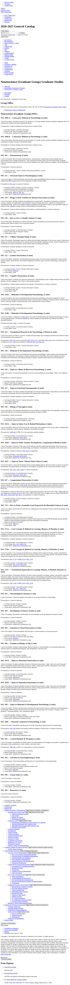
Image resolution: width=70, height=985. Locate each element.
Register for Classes (17, 817)
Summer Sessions (17, 896)
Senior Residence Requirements (21, 859)
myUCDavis (8, 40)
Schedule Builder (9, 56)
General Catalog (5, 10)
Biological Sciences (17, 868)
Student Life (7, 20)
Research (7, 22)
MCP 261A (23, 437)
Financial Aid (15, 917)
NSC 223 (48, 340)
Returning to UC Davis (14, 842)
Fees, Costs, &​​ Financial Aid (16, 874)
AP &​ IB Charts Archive (19, 827)
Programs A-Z (8, 66)
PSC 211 (21, 192)
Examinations (12, 831)
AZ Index (7, 4)
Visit (5, 45)
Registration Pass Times (18, 819)
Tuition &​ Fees (12, 912)
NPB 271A (23, 544)
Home (6, 63)
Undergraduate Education (11, 851)
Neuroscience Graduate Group (52, 107)
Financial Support (17, 915)
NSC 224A (25, 317)
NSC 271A (13, 559)
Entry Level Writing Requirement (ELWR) (24, 854)
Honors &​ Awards (13, 837)
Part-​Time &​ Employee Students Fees (22, 880)
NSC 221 (12, 340)
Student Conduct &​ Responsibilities (18, 845)
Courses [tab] (6, 96)
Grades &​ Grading (13, 834)
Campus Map (8, 46)
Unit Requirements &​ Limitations (21, 858)
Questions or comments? (11, 928)
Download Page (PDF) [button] (11, 973)
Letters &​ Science (17, 873)
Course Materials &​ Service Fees (21, 878)
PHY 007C (18, 495)
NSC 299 (12, 728)
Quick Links (4, 36)
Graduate (7, 71)
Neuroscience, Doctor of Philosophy (14, 110)
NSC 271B (13, 583)
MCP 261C (23, 475)
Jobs (5, 50)
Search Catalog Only (9, 35)
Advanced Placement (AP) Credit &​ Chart (24, 824)
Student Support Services (15, 849)
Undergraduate (8, 69)
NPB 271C (23, 588)
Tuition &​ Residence (18, 876)
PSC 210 (12, 184)
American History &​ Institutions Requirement (25, 856)
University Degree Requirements (17, 853)
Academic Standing (13, 829)
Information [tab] (7, 93)
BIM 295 (15, 769)
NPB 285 (15, 638)
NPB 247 (15, 401)
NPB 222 (15, 270)
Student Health (8, 54)
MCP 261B (23, 456)
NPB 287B (16, 699)
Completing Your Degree (15, 840)
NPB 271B (23, 564)
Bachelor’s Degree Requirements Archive (20, 903)
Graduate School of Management (21, 871)
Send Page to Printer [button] (10, 967)
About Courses (8, 920)
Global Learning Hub (18, 890)
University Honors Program (20, 901)
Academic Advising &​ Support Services (15, 847)
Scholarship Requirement (19, 863)
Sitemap (6, 931)
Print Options (11, 923)
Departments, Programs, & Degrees (14, 88)
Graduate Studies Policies (15, 835)
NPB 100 (12, 432)
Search (3, 33)
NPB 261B (16, 456)
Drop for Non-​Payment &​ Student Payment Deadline (27, 881)
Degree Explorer (9, 72)
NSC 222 (30, 340)
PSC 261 (15, 289)
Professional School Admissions (17, 910)
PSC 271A (16, 544)
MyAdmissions (8, 41)
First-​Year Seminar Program (20, 888)
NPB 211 (15, 192)
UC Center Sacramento (18, 898)
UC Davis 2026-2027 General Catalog (15, 979)
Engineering (15, 869)
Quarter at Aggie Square (19, 895)
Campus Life (8, 18)
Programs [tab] (7, 94)
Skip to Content (8, 2)
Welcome (7, 86)
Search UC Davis (22, 35)
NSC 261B (20, 469)
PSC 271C (16, 588)
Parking (6, 48)
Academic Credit (13, 820)
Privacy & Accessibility (11, 930)
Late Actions (15, 815)
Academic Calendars (10, 64)
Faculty (64, 107)
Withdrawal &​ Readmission (16, 918)
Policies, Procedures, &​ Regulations (14, 810)
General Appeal (12, 832)
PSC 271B (16, 564)
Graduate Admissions (14, 906)
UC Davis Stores (9, 59)
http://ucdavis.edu (6, 954)
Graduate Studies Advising (15, 908)
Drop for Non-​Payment (18, 913)
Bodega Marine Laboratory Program (22, 886)
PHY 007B (11, 495)
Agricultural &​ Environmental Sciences (23, 866)
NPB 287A (16, 677)
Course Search (8, 74)
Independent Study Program (20, 891)
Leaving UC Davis (13, 839)
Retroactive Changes (14, 844)
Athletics (6, 51)
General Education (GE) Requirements (23, 861)
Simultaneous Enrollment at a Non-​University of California (29, 822)
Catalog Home (8, 5)
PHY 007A (4, 495)
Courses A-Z (8, 67)
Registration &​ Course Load (16, 812)
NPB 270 (15, 524)
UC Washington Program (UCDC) (22, 900)
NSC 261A (26, 451)
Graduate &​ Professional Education (14, 905)
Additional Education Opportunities (18, 885)
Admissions (7, 17)
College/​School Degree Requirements (19, 864)
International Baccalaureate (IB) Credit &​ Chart (25, 826)
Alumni (6, 58)
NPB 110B (62, 491)
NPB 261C (16, 475)
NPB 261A (16, 437)
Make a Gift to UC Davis (11, 43)
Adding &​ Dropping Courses (20, 814)
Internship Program (17, 893)
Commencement (9, 53)
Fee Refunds (15, 883)
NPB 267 (15, 500)
